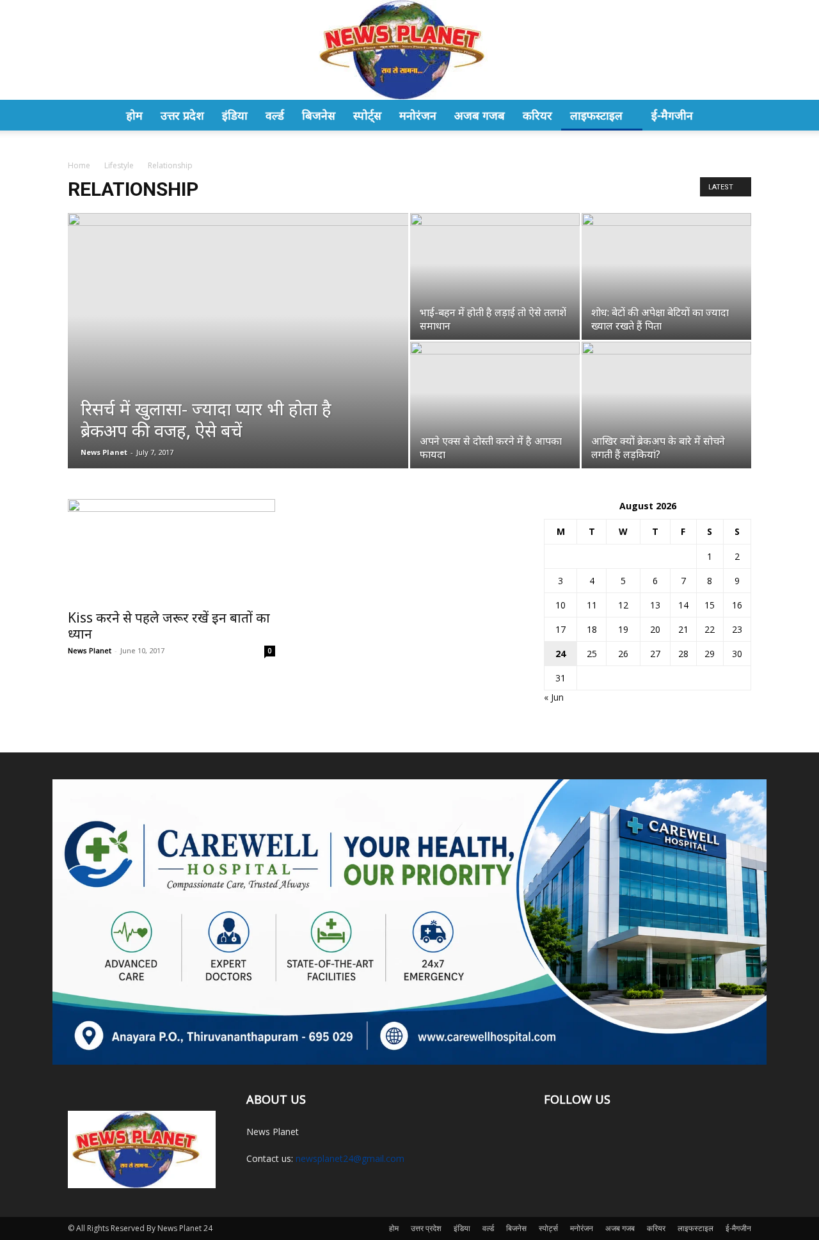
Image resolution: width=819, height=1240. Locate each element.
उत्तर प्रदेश (182, 115)
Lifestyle (119, 165)
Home (79, 165)
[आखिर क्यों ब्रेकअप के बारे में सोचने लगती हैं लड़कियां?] (666, 405)
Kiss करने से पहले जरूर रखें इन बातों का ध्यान (169, 625)
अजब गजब (479, 115)
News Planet (104, 452)
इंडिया (235, 115)
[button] (735, 116)
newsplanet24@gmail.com (350, 1158)
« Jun (554, 697)
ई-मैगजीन (672, 115)
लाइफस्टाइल (596, 115)
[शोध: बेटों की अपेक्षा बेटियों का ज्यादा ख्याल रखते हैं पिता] (666, 276)
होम (134, 115)
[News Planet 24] (409, 50)
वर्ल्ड (275, 115)
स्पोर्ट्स (367, 115)
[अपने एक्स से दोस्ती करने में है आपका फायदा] (495, 405)
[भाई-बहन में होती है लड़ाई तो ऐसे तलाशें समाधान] (495, 276)
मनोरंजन (417, 115)
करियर (537, 115)
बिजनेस (318, 115)
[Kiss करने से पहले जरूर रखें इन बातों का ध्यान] (171, 550)
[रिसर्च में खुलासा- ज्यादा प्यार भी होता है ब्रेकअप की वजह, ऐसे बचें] (238, 325)
